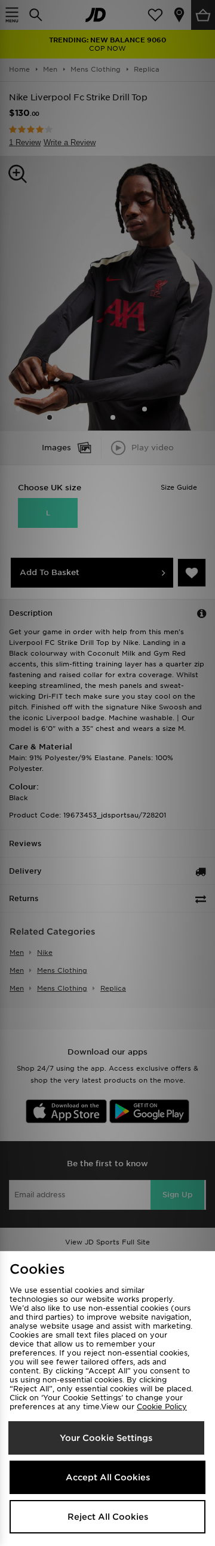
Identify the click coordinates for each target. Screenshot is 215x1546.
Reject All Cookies (107, 1517)
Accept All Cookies (108, 1477)
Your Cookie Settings (106, 1438)
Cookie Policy (162, 1406)
